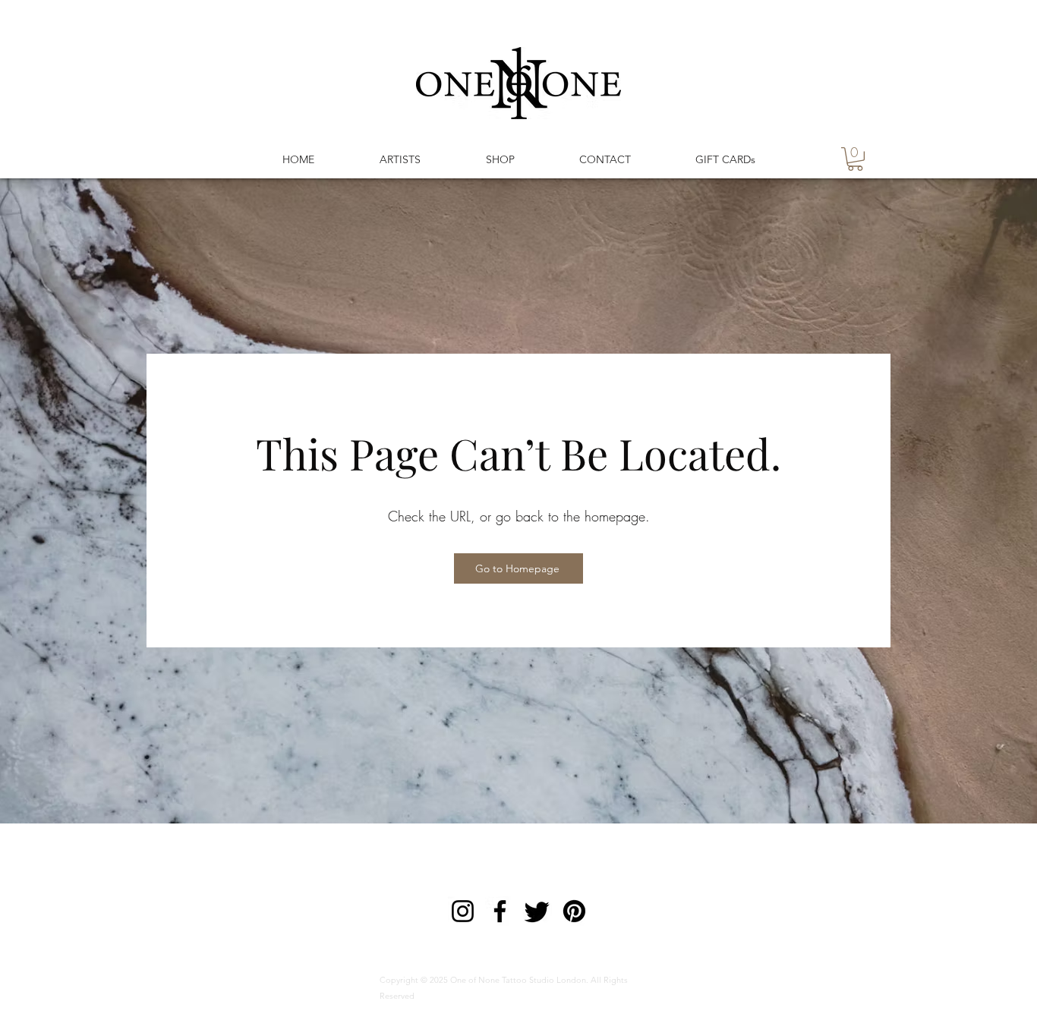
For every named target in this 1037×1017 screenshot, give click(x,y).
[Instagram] (463, 911)
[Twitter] (537, 911)
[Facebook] (500, 911)
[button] (855, 159)
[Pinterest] (574, 911)
